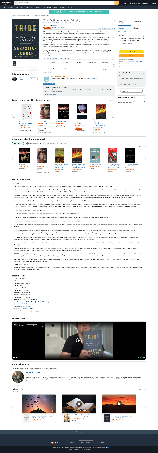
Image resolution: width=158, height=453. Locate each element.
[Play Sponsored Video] (79, 404)
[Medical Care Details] (33, 7)
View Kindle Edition (50, 94)
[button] (4, 7)
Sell (44, 7)
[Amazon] (6, 2)
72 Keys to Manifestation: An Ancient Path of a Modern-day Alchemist (41, 417)
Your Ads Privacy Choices (99, 447)
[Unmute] (144, 358)
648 (99, 166)
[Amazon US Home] (54, 443)
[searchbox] (66, 2)
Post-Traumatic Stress (43, 15)
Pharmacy (62, 7)
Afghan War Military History (25, 303)
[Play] (13, 358)
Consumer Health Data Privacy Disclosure (80, 447)
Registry (49, 7)
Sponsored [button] (14, 391)
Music (55, 7)
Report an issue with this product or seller (58, 58)
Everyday (69, 7)
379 (81, 169)
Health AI (10, 7)
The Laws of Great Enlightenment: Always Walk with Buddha (122, 417)
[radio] (124, 22)
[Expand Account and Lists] (139, 3)
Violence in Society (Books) (25, 308)
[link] (26, 122)
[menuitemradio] (141, 357)
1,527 (28, 166)
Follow (33, 79)
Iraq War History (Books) (24, 306)
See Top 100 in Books (42, 302)
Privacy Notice (65, 447)
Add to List (125, 91)
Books (13, 15)
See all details (47, 72)
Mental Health (33, 15)
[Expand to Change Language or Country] (126, 3)
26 (116, 169)
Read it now (94, 78)
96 (133, 169)
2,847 (46, 166)
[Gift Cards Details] (41, 7)
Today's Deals (19, 7)
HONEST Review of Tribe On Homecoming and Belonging (34, 326)
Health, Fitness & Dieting (22, 15)
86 (63, 169)
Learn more (94, 90)
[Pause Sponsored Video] (53, 411)
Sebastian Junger (50, 22)
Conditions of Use (56, 447)
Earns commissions (32, 324)
